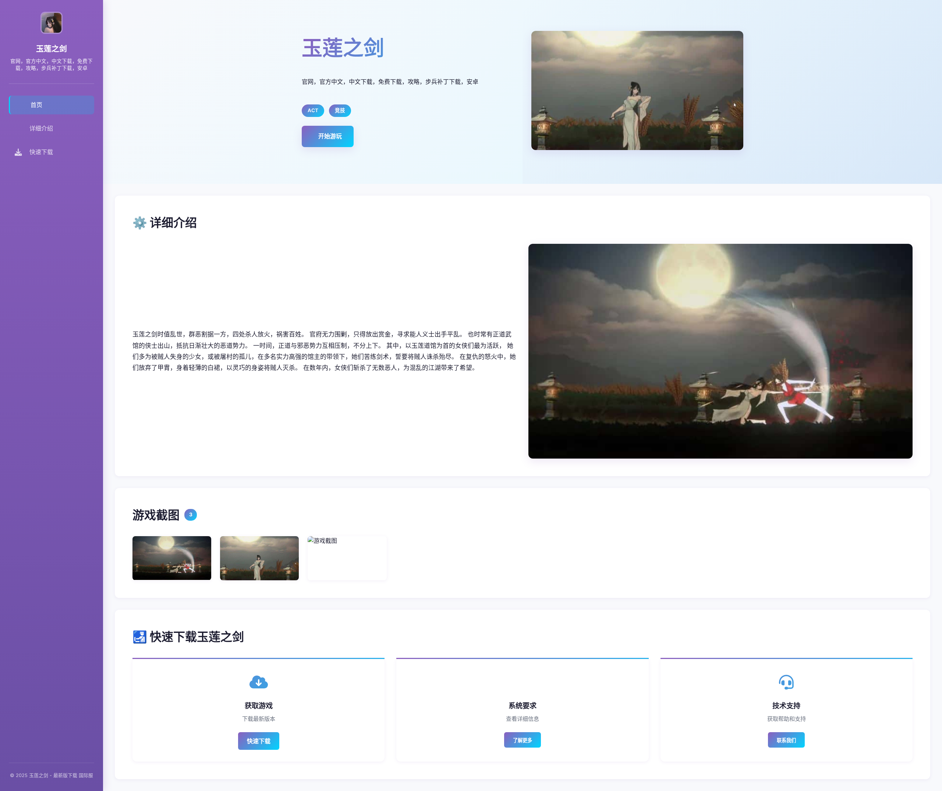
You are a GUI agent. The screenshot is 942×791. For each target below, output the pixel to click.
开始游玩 (330, 136)
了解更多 (522, 740)
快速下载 (258, 741)
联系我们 (786, 740)
